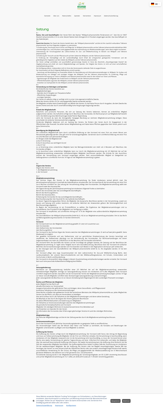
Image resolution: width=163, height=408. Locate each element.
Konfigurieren (71, 405)
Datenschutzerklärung (44, 405)
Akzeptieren (115, 401)
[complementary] (155, 4)
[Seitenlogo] (81, 6)
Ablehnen (126, 401)
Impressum (59, 405)
